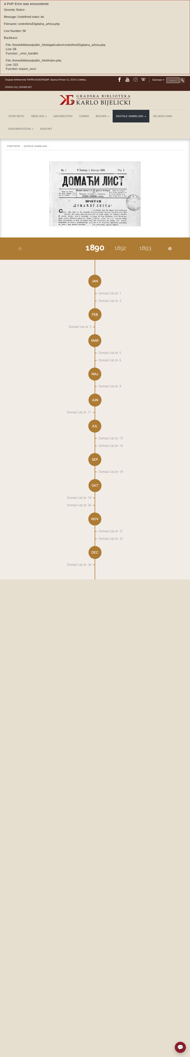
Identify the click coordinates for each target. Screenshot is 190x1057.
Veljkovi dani (162, 116)
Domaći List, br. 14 (111, 446)
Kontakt (46, 128)
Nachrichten (63, 116)
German (157, 79)
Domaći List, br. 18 (111, 472)
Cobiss (84, 116)
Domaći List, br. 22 (111, 538)
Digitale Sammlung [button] (130, 116)
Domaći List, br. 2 (110, 301)
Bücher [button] (101, 116)
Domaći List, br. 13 (111, 438)
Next (170, 249)
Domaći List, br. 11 (79, 412)
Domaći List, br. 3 (80, 327)
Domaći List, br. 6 (110, 360)
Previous (20, 249)
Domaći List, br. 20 (79, 505)
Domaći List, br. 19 (79, 498)
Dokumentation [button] (20, 128)
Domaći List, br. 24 (79, 565)
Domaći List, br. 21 (111, 531)
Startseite (16, 116)
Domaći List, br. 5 (110, 353)
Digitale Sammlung (35, 146)
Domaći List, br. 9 (110, 386)
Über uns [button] (38, 116)
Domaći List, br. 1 (110, 293)
